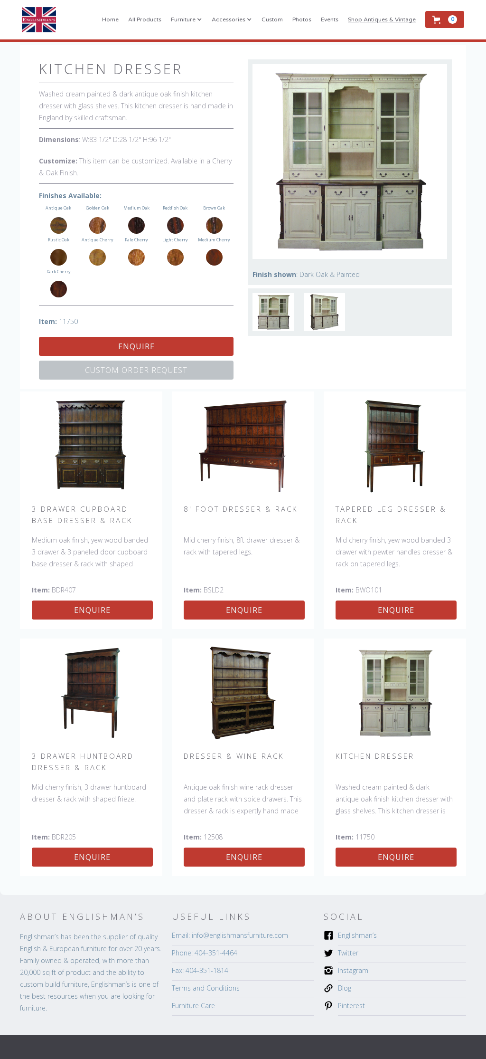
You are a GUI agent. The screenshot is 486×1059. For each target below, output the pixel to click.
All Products (144, 19)
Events (329, 19)
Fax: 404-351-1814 (200, 970)
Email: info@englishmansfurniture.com (230, 935)
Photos (301, 19)
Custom (272, 19)
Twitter (348, 952)
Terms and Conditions (206, 987)
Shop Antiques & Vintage (382, 19)
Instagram (353, 970)
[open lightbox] (273, 312)
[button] (186, 19)
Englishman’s (357, 935)
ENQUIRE (136, 346)
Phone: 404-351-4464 (204, 952)
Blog (344, 987)
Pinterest (351, 1005)
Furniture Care (193, 1005)
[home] (39, 19)
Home (110, 19)
